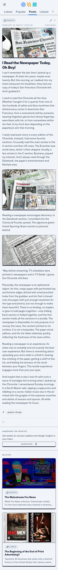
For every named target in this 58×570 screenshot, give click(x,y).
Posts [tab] (32, 11)
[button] (29, 4)
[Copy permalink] (51, 20)
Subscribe (27, 444)
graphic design (14, 412)
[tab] (53, 11)
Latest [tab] (8, 11)
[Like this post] (55, 20)
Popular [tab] (21, 11)
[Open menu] (4, 4)
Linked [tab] (44, 11)
